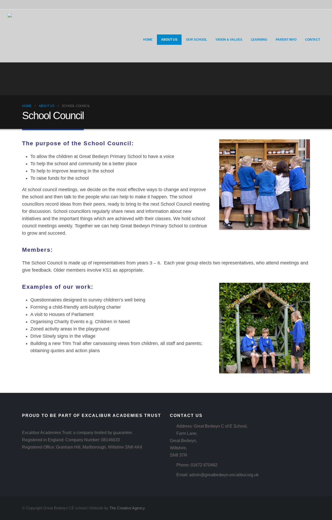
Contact (312, 39)
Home (148, 39)
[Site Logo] (30, 36)
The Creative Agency (127, 508)
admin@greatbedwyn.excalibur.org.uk (224, 474)
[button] (131, 30)
